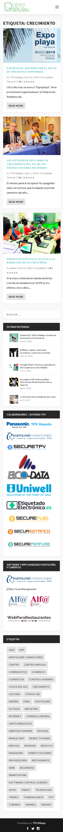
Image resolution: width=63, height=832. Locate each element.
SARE (12, 767)
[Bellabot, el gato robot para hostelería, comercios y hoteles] (13, 352)
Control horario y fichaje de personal (37, 396)
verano (46, 804)
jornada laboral (38, 716)
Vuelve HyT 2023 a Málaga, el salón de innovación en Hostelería (38, 336)
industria (31, 708)
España (13, 701)
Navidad (30, 745)
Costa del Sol (18, 686)
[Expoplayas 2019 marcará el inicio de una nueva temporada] (32, 45)
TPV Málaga (39, 823)
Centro (14, 664)
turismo (14, 804)
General (11, 81)
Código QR (32, 694)
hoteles (14, 708)
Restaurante (41, 760)
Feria (26, 701)
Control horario (41, 679)
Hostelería (42, 701)
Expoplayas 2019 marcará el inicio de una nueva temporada (32, 69)
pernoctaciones (39, 753)
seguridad (27, 767)
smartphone (17, 775)
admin (13, 268)
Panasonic (16, 753)
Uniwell (30, 804)
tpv (50, 797)
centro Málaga (35, 664)
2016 (11, 649)
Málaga (14, 745)
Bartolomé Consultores (26, 657)
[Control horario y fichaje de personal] (13, 399)
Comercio (38, 671)
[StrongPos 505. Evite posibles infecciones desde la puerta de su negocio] (13, 382)
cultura (14, 694)
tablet (25, 789)
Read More (16, 105)
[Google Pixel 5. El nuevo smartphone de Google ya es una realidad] (13, 367)
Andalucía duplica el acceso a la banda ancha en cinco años (31, 260)
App (21, 649)
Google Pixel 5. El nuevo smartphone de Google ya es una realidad (37, 366)
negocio (47, 745)
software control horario (28, 782)
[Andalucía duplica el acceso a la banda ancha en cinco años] (32, 233)
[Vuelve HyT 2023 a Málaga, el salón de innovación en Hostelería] (13, 337)
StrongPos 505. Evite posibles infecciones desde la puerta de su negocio (36, 382)
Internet (15, 716)
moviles (42, 730)
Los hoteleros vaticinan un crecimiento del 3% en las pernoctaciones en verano (27, 164)
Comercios (16, 679)
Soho (12, 789)
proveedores (18, 760)
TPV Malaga (16, 77)
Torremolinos (33, 797)
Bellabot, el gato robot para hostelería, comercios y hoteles (35, 351)
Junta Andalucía (20, 723)
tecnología (43, 789)
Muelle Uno (16, 738)
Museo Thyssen (39, 738)
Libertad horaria (20, 730)
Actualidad (47, 77)
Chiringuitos (18, 671)
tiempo (14, 797)
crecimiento (41, 686)
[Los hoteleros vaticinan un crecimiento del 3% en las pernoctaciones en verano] (32, 136)
